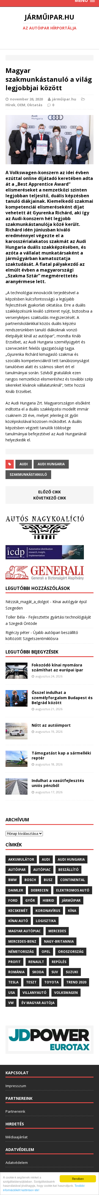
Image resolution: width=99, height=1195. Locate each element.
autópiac (42, 869)
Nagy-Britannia (59, 941)
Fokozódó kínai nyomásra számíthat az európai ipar (57, 667)
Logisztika (46, 920)
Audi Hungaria (51, 464)
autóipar (17, 869)
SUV (54, 972)
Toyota (51, 982)
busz (48, 879)
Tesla (13, 982)
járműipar (71, 900)
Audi (24, 464)
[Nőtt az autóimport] (17, 736)
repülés (59, 961)
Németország (21, 951)
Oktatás (34, 104)
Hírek (10, 104)
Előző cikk (49, 491)
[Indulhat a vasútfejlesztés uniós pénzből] (17, 791)
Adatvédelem (17, 1162)
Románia (16, 972)
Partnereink (15, 1111)
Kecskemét (18, 910)
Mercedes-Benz (22, 941)
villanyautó (34, 992)
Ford (13, 900)
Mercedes (57, 931)
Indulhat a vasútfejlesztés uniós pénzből (58, 783)
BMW (12, 879)
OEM (21, 104)
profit (14, 961)
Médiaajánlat (17, 1136)
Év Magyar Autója (37, 1002)
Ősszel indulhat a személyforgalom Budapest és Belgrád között (62, 697)
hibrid (48, 900)
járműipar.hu (64, 99)
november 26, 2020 (26, 99)
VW (11, 1002)
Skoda (38, 972)
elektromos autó (72, 890)
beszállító (68, 869)
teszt (31, 982)
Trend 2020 (76, 982)
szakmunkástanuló (28, 474)
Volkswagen (66, 992)
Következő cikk (49, 498)
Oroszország (71, 951)
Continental (72, 879)
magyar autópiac (24, 931)
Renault (36, 961)
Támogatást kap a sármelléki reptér (61, 755)
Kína (72, 910)
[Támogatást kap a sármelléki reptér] (17, 763)
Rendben (78, 1179)
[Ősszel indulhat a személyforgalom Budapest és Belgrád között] (17, 703)
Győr (30, 900)
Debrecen (39, 890)
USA (11, 992)
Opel (46, 951)
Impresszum (16, 1085)
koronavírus (47, 910)
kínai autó (18, 920)
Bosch (30, 879)
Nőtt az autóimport (51, 725)
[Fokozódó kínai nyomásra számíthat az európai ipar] (17, 675)
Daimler (15, 890)
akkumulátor (21, 859)
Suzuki (72, 972)
